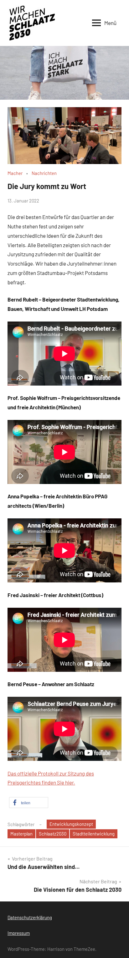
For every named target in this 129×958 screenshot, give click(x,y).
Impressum (19, 933)
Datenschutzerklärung (30, 917)
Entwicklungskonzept (71, 824)
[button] (28, 802)
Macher (15, 173)
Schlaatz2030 (52, 833)
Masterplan (21, 833)
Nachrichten (44, 173)
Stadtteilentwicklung (94, 833)
